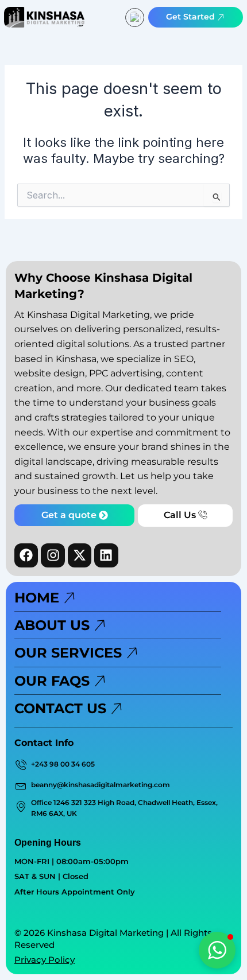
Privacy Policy (44, 959)
